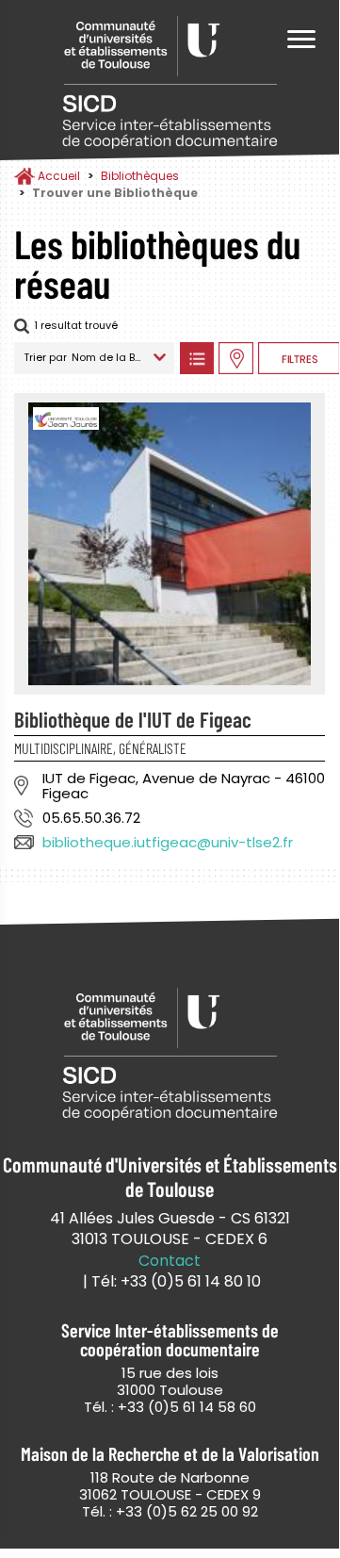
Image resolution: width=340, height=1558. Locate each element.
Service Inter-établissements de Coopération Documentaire (169, 82)
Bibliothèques (140, 176)
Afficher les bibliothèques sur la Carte (236, 358)
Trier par (45, 357)
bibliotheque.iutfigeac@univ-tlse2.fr (167, 842)
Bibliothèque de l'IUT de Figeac (132, 719)
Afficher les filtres (299, 358)
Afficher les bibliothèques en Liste (196, 358)
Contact (169, 1261)
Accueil (59, 176)
